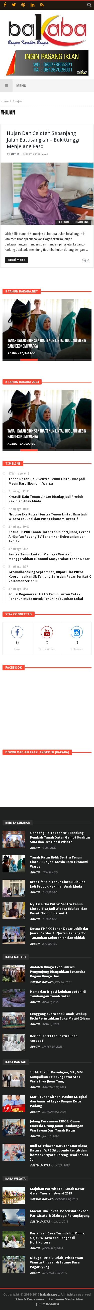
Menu (21, 86)
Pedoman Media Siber (66, 1299)
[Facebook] (4, 5)
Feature (63, 222)
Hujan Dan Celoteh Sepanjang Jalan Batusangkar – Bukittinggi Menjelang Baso (43, 139)
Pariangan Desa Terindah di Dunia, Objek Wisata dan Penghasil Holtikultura (57, 1237)
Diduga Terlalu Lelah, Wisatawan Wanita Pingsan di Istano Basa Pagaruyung (56, 1262)
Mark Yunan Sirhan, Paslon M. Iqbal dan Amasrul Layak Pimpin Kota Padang (58, 1101)
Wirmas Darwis (41, 982)
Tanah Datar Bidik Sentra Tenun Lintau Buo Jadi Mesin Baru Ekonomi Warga (59, 861)
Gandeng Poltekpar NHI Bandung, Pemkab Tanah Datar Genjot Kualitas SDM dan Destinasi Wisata (60, 837)
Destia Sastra (40, 1165)
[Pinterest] (23, 5)
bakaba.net (49, 1294)
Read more (16, 260)
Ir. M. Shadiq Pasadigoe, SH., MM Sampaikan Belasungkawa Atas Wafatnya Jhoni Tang (56, 1076)
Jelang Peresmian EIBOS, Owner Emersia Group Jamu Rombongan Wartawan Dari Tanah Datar (56, 1125)
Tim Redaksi (49, 1304)
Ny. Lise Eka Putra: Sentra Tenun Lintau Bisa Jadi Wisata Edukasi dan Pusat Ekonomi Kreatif (58, 908)
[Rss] (41, 5)
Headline (82, 222)
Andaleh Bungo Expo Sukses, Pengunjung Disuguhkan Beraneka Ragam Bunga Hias (57, 971)
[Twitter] (14, 5)
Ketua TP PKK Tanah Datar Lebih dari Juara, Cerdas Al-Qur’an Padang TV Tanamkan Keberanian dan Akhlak (59, 933)
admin (15, 153)
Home (5, 101)
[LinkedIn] (32, 5)
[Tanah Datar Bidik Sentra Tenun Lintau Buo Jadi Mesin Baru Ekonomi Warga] (47, 329)
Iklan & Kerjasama (29, 1299)
